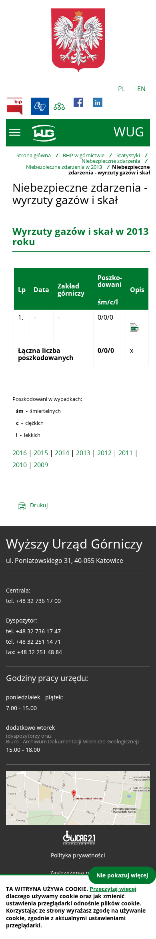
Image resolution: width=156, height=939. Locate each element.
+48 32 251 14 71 (38, 641)
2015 (41, 452)
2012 (104, 452)
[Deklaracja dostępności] (78, 838)
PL (121, 88)
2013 (83, 452)
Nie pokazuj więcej (122, 875)
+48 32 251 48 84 (39, 652)
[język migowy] (40, 106)
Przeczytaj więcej (113, 889)
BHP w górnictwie (83, 155)
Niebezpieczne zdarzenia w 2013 (64, 166)
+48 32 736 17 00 (38, 601)
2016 (19, 452)
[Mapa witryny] (59, 106)
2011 (125, 452)
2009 (41, 464)
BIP (15, 106)
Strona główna (33, 155)
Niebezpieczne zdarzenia (111, 160)
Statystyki (128, 155)
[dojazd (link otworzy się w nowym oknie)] (78, 797)
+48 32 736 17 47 (38, 631)
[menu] (15, 132)
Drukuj (39, 505)
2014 (62, 452)
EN (141, 88)
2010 (19, 464)
